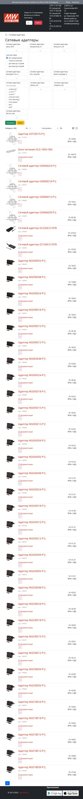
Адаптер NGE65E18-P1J (31, 391)
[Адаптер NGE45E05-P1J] (11, 573)
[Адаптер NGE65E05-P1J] (11, 459)
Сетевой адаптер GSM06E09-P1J (37, 212)
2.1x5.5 (12, 92)
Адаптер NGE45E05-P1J (31, 571)
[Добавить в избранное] (20, 141)
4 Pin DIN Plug (14, 99)
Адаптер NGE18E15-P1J (31, 734)
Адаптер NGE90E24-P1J (31, 293)
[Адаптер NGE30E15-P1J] (11, 639)
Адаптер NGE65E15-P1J (31, 407)
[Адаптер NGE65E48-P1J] (11, 361)
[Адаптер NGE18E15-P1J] (11, 737)
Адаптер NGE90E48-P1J (31, 277)
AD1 (10, 105)
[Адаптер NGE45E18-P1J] (11, 508)
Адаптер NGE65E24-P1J (31, 375)
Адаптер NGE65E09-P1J (31, 440)
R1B (10, 107)
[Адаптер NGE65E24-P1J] (11, 377)
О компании (37, 12)
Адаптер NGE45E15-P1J (31, 522)
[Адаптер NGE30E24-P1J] (11, 606)
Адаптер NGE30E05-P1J (31, 685)
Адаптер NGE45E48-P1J (31, 473)
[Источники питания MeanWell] (11, 18)
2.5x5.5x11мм (14, 97)
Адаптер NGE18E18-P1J (31, 718)
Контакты (28, 18)
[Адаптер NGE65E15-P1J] (11, 410)
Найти (38, 23)
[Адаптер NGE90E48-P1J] (11, 279)
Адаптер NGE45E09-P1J (31, 554)
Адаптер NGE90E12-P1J (31, 342)
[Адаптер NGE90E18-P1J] (11, 311)
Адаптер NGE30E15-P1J (31, 636)
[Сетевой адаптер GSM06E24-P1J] (12, 170)
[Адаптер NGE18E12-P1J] (11, 753)
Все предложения (15, 58)
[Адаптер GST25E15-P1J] (12, 139)
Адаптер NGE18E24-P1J (31, 701)
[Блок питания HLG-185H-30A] (11, 151)
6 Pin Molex (13, 102)
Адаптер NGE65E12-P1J (31, 424)
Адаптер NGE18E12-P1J (31, 751)
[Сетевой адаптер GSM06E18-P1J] (12, 186)
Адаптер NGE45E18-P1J (31, 505)
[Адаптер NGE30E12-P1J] (11, 655)
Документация (26, 157)
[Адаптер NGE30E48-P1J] (11, 590)
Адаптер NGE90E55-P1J (31, 260)
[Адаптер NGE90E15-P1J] (11, 328)
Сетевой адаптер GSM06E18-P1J (37, 181)
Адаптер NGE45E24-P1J (31, 489)
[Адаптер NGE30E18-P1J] (11, 622)
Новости (27, 12)
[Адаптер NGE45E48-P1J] (11, 475)
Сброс (20, 123)
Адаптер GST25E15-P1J (31, 134)
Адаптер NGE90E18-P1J (31, 309)
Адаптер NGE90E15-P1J (31, 326)
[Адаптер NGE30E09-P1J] (11, 671)
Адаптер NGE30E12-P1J (31, 653)
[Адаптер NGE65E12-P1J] (11, 426)
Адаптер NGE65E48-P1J (31, 358)
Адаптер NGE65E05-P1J (31, 456)
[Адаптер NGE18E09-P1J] (11, 769)
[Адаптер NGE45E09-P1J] (11, 557)
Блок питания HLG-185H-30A (35, 149)
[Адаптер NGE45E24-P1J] (11, 492)
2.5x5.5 (12, 94)
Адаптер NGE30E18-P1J (31, 620)
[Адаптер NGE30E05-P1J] (11, 688)
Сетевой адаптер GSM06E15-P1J (37, 197)
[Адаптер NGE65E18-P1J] (11, 393)
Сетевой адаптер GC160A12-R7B (37, 244)
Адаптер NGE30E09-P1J (31, 669)
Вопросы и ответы (32, 15)
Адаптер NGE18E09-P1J (31, 767)
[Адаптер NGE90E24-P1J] (11, 295)
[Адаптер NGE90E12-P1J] (11, 344)
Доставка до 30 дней (16, 66)
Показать (11, 123)
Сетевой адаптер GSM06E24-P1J (37, 165)
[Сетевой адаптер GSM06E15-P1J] (12, 202)
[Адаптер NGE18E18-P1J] (11, 720)
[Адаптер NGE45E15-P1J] (11, 524)
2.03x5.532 (13, 89)
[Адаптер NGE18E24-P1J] (11, 704)
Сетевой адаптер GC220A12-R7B (37, 228)
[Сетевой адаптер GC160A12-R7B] (11, 246)
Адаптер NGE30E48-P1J (31, 587)
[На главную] (6, 35)
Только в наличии (15, 61)
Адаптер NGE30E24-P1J (31, 604)
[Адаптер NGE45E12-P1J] (11, 541)
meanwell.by (23, 792)
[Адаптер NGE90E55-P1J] (11, 262)
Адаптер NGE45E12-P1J (31, 538)
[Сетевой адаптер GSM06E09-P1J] (12, 217)
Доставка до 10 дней (16, 63)
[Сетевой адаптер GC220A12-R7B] (11, 229)
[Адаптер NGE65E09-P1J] (11, 442)
